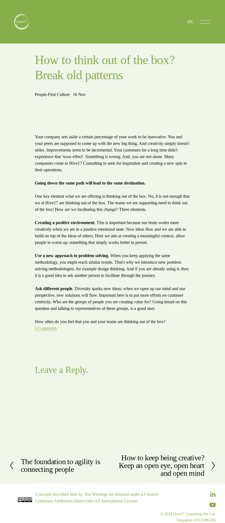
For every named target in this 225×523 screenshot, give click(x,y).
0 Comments (46, 328)
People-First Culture (52, 94)
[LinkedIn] (212, 494)
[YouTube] (212, 505)
